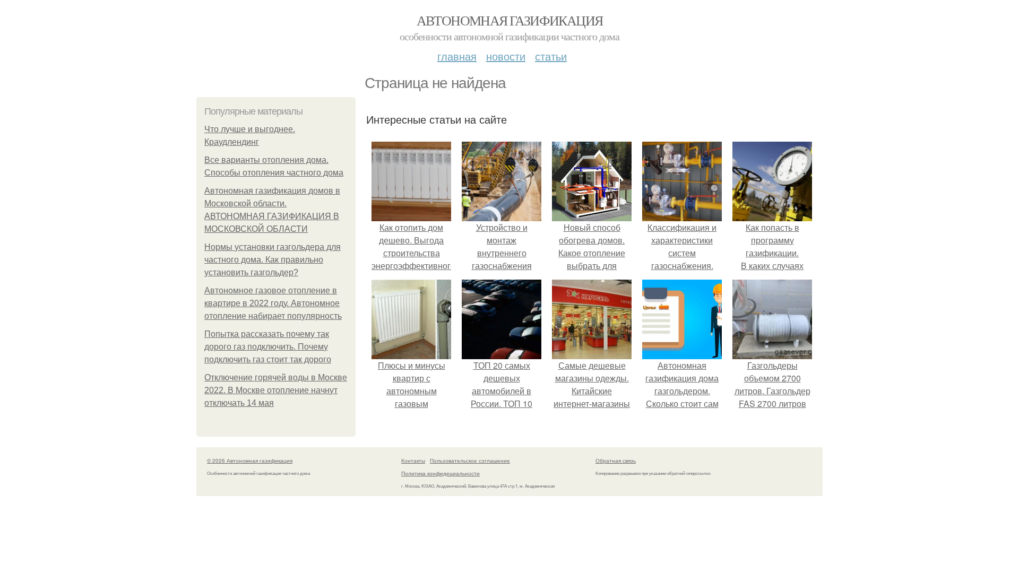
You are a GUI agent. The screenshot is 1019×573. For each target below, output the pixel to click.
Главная (457, 56)
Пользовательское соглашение (470, 460)
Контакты (413, 460)
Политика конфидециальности (440, 473)
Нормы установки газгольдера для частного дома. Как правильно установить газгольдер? (272, 259)
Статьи (551, 56)
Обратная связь (615, 460)
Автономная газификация (510, 20)
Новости (505, 56)
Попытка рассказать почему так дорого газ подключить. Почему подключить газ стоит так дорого (267, 346)
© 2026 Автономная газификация (249, 460)
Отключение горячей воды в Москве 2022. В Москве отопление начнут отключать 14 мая (275, 390)
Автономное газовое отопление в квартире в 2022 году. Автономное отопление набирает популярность (273, 303)
